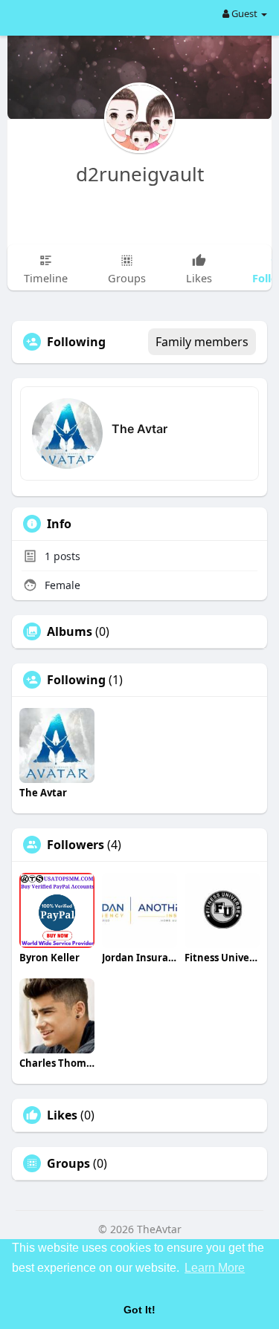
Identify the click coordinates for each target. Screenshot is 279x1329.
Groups (68, 1163)
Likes (62, 1115)
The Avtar (139, 428)
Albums (69, 631)
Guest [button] (244, 13)
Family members (201, 342)
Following (76, 680)
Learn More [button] (215, 1267)
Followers (75, 845)
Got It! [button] (139, 1310)
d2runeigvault (140, 173)
